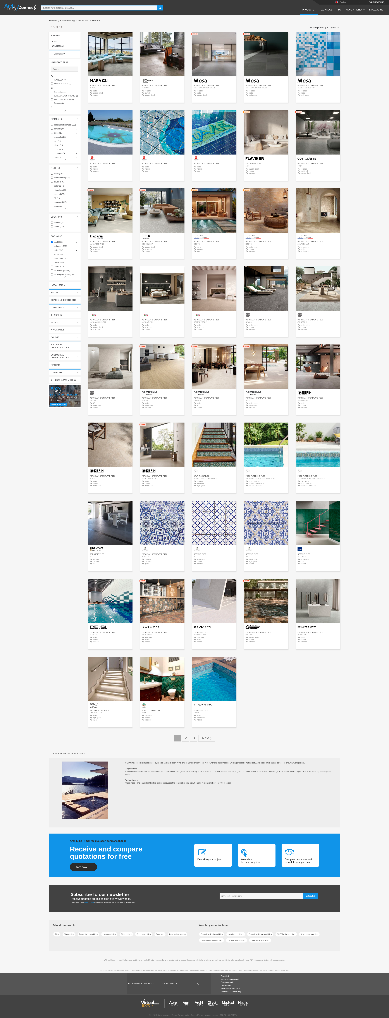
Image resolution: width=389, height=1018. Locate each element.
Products (308, 9)
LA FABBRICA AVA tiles (260, 940)
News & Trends (354, 9)
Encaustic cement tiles (88, 934)
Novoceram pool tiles (309, 934)
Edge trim (160, 934)
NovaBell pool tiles (235, 934)
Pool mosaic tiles (144, 934)
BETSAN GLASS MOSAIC (66, 96)
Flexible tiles (126, 934)
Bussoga (59, 103)
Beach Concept (61, 92)
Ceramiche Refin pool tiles (212, 934)
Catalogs (326, 9)
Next (206, 738)
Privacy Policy (89, 902)
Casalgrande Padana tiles (211, 940)
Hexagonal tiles (109, 934)
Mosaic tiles (69, 934)
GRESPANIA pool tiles (286, 934)
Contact (266, 115)
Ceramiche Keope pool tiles (260, 934)
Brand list (225, 976)
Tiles (57, 934)
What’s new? (59, 54)
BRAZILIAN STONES (64, 99)
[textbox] (99, 7)
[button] (64, 62)
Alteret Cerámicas (62, 84)
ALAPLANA (60, 80)
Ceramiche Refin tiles (236, 940)
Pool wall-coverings (177, 934)
